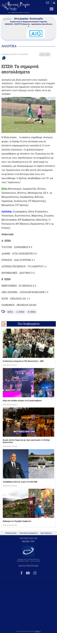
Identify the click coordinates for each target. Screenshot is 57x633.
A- (45, 54)
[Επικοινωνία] (47, 2)
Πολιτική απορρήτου (29, 533)
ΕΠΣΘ (10, 312)
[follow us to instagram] (35, 573)
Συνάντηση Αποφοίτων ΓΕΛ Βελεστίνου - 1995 (23, 361)
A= (48, 54)
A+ (41, 54)
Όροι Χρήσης (46, 533)
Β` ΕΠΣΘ (31, 312)
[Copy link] (3, 58)
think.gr (37, 631)
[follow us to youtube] (27, 573)
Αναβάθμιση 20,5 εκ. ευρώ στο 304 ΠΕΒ (20, 482)
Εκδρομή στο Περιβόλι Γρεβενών (17, 521)
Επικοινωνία (11, 533)
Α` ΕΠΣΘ (20, 312)
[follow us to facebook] (21, 573)
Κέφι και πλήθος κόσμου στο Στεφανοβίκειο (22, 400)
